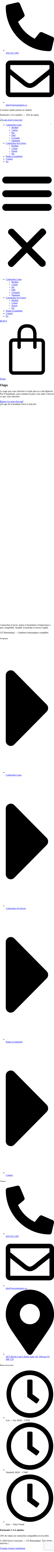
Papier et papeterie (14, 156)
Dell (13, 135)
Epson (14, 151)
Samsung (16, 140)
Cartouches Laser (14, 125)
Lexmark (16, 138)
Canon (15, 130)
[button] (27, 220)
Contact (9, 159)
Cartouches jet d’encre (16, 143)
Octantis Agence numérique (12, 1548)
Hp (13, 132)
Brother (15, 127)
